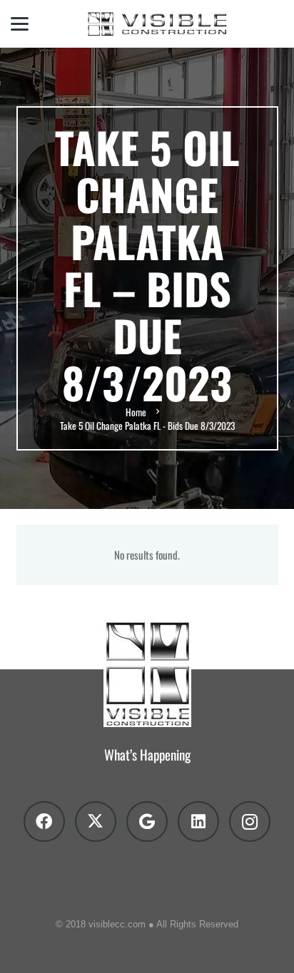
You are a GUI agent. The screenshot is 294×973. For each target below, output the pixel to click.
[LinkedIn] (198, 822)
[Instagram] (249, 822)
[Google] (147, 822)
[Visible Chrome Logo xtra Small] (160, 23)
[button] (19, 24)
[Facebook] (44, 822)
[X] (95, 822)
